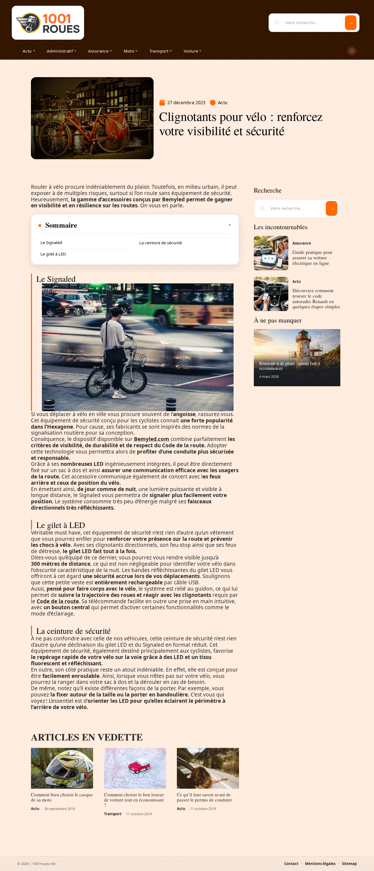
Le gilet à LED (53, 254)
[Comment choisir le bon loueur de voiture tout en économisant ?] (135, 768)
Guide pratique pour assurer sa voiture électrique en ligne (312, 257)
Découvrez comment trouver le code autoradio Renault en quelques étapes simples (316, 298)
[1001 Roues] (48, 22)
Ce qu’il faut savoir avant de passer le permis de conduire (204, 797)
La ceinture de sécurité (160, 242)
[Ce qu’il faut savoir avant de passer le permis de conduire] (208, 768)
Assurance (301, 243)
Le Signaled (51, 242)
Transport (113, 813)
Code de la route (58, 601)
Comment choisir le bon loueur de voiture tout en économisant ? (134, 799)
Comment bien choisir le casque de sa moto (62, 797)
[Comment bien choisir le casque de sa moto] (62, 768)
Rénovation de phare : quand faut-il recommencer (289, 365)
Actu (222, 102)
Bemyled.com (151, 439)
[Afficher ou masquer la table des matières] (154, 225)
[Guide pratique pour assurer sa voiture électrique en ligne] (271, 253)
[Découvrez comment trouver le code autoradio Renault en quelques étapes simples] (271, 294)
